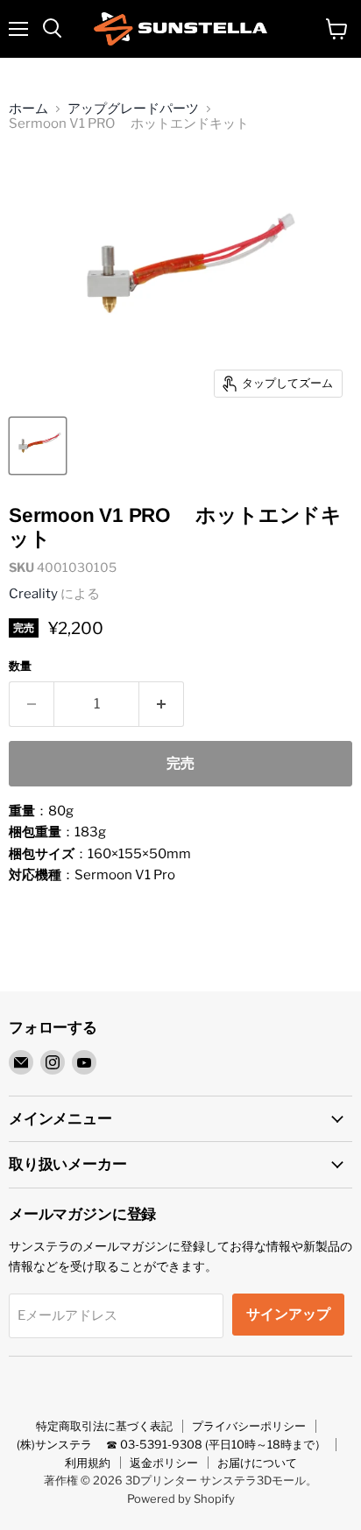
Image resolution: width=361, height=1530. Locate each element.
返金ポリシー (164, 1463)
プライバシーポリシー (249, 1426)
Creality (33, 594)
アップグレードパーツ (133, 109)
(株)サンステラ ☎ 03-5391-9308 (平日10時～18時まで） (171, 1444)
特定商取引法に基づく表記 (104, 1426)
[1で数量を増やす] (161, 704)
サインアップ (288, 1314)
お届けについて (257, 1463)
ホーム (28, 109)
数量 (20, 666)
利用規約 (87, 1463)
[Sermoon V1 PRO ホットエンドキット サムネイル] (38, 446)
